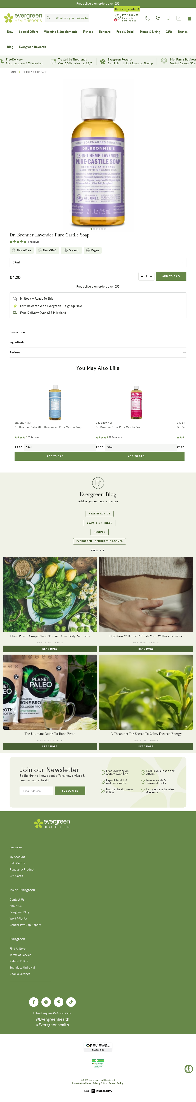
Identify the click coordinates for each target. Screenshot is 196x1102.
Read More (49, 649)
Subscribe (70, 791)
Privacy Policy (100, 1083)
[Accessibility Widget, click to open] (189, 1069)
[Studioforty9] (98, 1091)
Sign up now (73, 306)
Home (13, 72)
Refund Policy (19, 961)
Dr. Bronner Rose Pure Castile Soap (119, 427)
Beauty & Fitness (99, 523)
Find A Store (17, 948)
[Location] (157, 18)
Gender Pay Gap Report (25, 925)
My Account (17, 857)
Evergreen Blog (19, 912)
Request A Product (22, 869)
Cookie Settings (20, 974)
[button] (98, 242)
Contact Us (17, 899)
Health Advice (99, 514)
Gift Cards (16, 876)
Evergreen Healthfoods (100, 1080)
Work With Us (19, 918)
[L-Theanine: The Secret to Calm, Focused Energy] (146, 692)
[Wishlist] (168, 18)
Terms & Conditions (81, 1083)
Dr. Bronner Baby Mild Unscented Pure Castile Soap (48, 427)
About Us (16, 906)
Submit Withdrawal (22, 967)
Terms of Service (20, 955)
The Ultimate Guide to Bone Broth (49, 734)
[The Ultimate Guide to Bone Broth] (50, 692)
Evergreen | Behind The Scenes (99, 541)
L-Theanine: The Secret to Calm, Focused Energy (146, 734)
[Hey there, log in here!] (118, 18)
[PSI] (98, 1068)
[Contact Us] (147, 18)
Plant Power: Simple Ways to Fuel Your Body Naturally (50, 636)
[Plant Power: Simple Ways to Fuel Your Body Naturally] (50, 594)
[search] (48, 18)
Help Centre (17, 863)
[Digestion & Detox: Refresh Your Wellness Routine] (146, 594)
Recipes (99, 532)
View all (98, 550)
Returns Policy (116, 1083)
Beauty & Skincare (35, 72)
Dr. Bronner (23, 423)
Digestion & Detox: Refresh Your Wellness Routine (146, 636)
